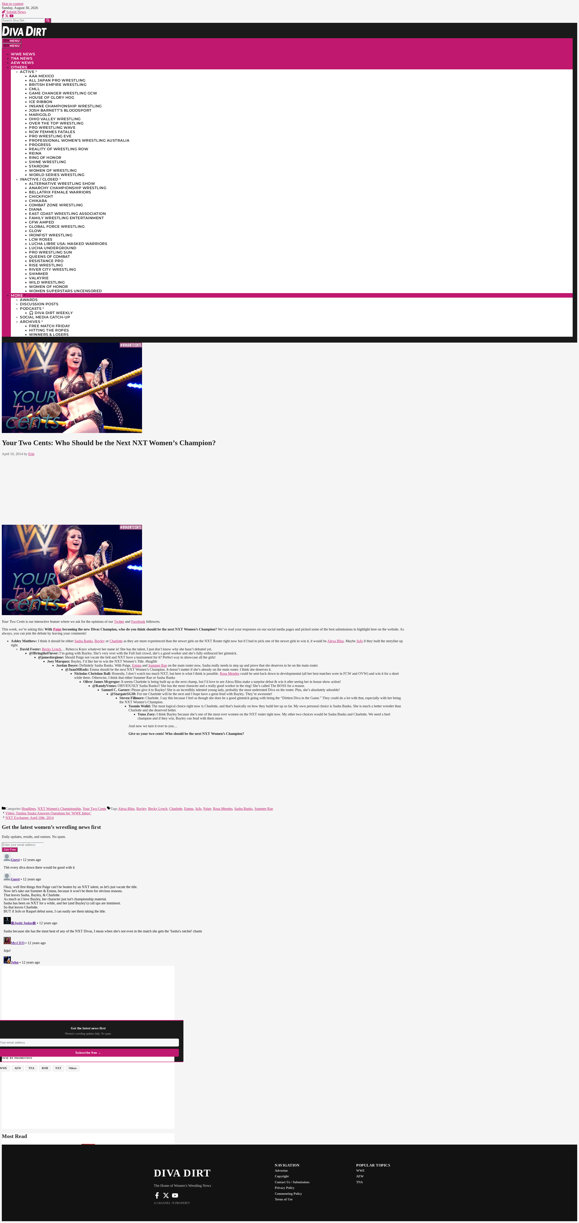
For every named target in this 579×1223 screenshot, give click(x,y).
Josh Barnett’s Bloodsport (60, 110)
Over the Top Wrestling (56, 123)
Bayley (100, 641)
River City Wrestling (52, 269)
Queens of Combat (49, 256)
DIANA (35, 209)
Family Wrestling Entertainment (66, 218)
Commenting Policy (288, 1193)
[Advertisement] (203, 489)
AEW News (22, 63)
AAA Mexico (41, 76)
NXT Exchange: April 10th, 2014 (29, 818)
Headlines (28, 809)
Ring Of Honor (45, 157)
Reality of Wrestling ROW (58, 149)
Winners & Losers (49, 334)
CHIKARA (38, 201)
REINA (35, 153)
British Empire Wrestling (57, 84)
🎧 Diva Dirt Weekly (51, 313)
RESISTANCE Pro (46, 261)
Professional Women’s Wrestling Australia (79, 140)
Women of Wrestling (53, 170)
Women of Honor (48, 287)
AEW (360, 1176)
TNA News (21, 58)
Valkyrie (39, 278)
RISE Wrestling (46, 265)
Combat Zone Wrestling (56, 205)
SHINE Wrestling (47, 162)
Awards (29, 300)
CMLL (34, 89)
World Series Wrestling (56, 175)
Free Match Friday (49, 326)
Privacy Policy (284, 1188)
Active (27, 72)
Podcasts (30, 308)
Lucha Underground (52, 248)
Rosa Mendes (229, 673)
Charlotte (116, 641)
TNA (359, 1182)
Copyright (282, 1176)
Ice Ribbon (40, 102)
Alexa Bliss (335, 641)
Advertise (281, 1170)
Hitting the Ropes (49, 330)
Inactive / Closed (39, 179)
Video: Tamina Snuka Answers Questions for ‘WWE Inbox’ (48, 813)
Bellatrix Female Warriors (60, 192)
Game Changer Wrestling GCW (63, 93)
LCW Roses (40, 239)
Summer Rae (157, 665)
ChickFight (41, 196)
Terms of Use (283, 1199)
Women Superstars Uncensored (65, 291)
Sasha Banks (83, 641)
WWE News (23, 54)
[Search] (48, 20)
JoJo (359, 641)
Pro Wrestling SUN (50, 252)
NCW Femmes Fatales (52, 132)
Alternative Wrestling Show (62, 183)
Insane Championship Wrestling (65, 106)
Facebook (138, 621)
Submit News (15, 12)
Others (19, 67)
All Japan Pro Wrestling (57, 80)
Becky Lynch (51, 649)
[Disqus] (203, 908)
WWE (360, 1170)
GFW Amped (41, 222)
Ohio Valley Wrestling (55, 119)
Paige (57, 629)
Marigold (40, 115)
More (17, 295)
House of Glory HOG (51, 97)
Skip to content (12, 4)
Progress (40, 145)
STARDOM (39, 166)
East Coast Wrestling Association (67, 214)
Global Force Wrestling (57, 226)
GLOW (35, 231)
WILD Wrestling (47, 282)
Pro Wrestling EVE (50, 136)
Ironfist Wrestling (50, 235)
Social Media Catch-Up (45, 317)
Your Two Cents (94, 809)
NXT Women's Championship (59, 809)
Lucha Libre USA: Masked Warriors (68, 244)
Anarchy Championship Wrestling (67, 188)
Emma (136, 665)
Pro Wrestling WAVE (52, 127)
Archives (30, 322)
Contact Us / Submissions (292, 1182)
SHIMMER (38, 274)
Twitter (119, 621)
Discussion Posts (39, 304)
